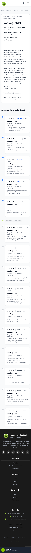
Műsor (16, 10)
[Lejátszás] (3, 550)
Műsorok (9, 10)
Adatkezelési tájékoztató (15, 527)
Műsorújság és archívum (15, 466)
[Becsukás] (28, 550)
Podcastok (15, 468)
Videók (15, 481)
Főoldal (3, 10)
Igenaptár (15, 484)
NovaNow (18, 542)
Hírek (15, 479)
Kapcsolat (15, 497)
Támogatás (15, 500)
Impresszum (15, 530)
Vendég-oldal (12, 121)
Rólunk (15, 494)
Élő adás (15, 463)
